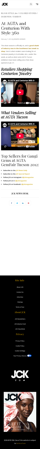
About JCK (20, 287)
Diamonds (6, 16)
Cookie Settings (20, 351)
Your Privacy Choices (20, 356)
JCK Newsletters (20, 319)
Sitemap (20, 302)
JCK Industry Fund (20, 324)
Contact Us (20, 292)
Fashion (17, 16)
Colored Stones (27, 13)
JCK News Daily (21, 170)
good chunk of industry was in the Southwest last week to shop (20, 48)
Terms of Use (20, 307)
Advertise (20, 297)
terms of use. (21, 443)
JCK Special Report (23, 174)
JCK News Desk (20, 193)
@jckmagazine (28, 177)
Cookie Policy (20, 346)
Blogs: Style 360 (9, 13)
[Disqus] (20, 237)
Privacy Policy (20, 341)
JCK (5, 4)
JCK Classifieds (20, 329)
